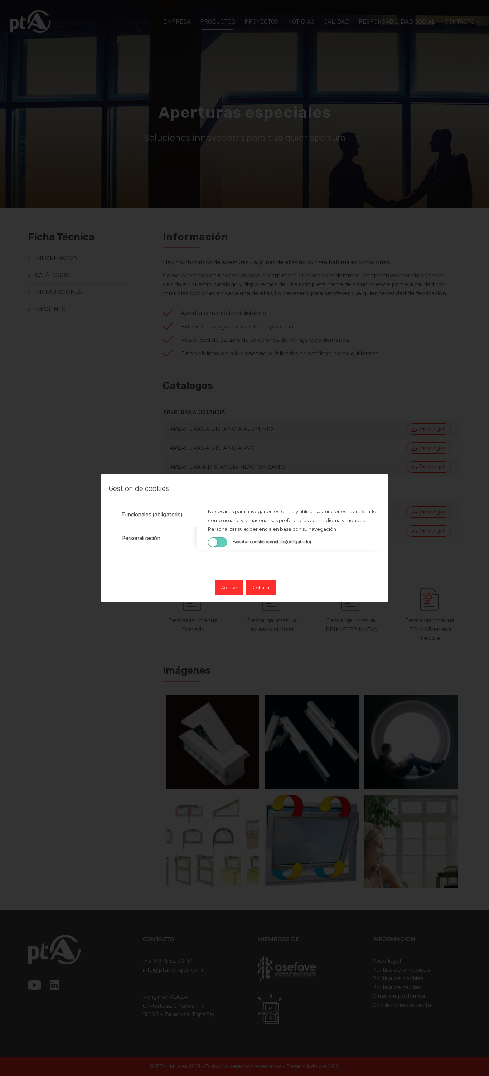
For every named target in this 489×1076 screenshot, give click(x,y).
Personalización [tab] (140, 538)
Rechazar (261, 587)
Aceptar (229, 587)
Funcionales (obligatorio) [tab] (151, 514)
